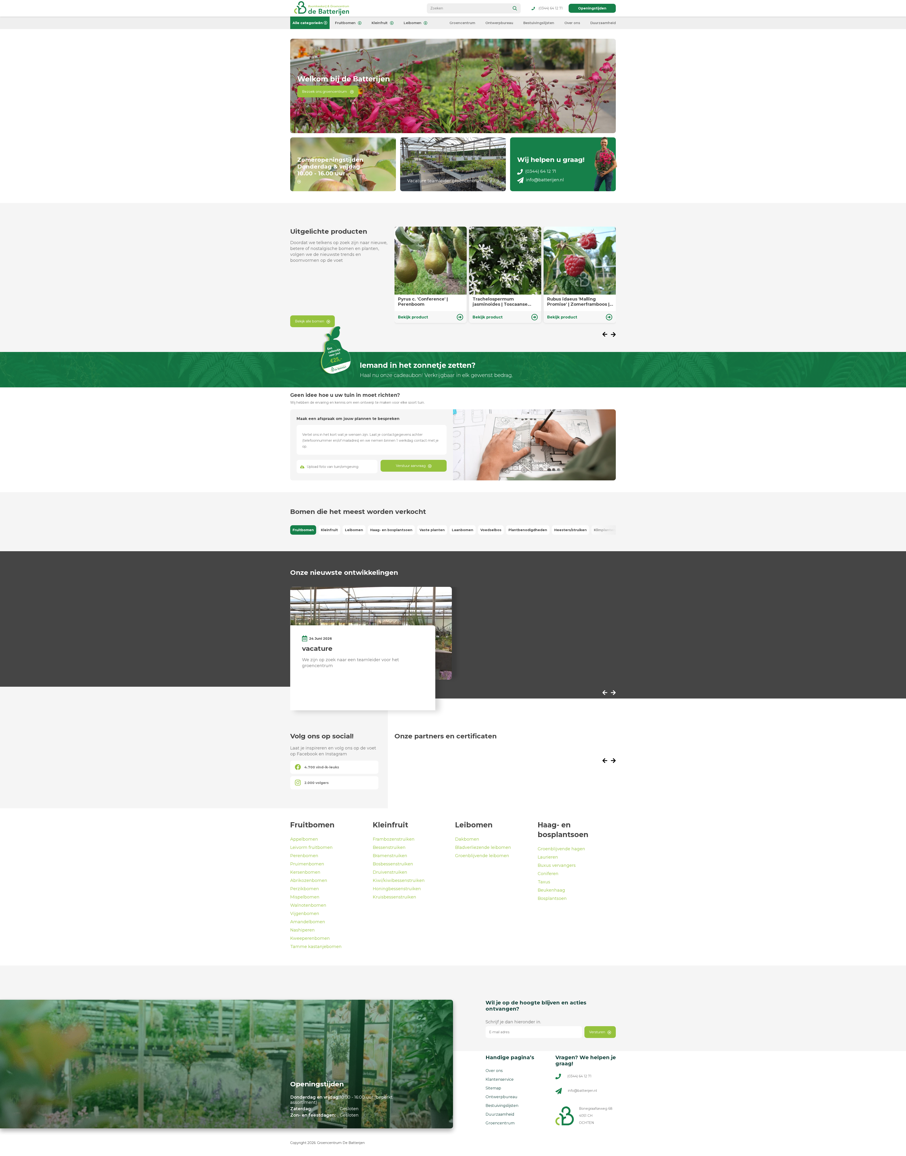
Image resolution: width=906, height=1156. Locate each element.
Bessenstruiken (389, 847)
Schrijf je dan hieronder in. (513, 1022)
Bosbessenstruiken (393, 864)
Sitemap (493, 1088)
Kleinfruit (380, 23)
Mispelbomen (304, 897)
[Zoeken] (515, 8)
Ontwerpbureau (499, 23)
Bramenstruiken (390, 855)
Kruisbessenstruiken (394, 897)
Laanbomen (462, 530)
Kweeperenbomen (310, 938)
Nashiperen (302, 930)
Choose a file (337, 467)
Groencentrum (462, 23)
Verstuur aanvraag (411, 466)
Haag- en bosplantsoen (391, 530)
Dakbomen (467, 839)
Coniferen (548, 873)
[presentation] (606, 335)
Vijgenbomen (304, 913)
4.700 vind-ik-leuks (321, 767)
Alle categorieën (308, 23)
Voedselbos (490, 530)
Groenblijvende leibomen (482, 855)
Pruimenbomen (307, 864)
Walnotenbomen (308, 905)
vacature (317, 648)
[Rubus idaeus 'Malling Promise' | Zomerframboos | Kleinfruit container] (580, 275)
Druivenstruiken (390, 872)
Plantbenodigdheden (527, 530)
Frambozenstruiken (394, 839)
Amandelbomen (307, 921)
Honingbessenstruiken (397, 888)
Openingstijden (592, 8)
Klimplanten (605, 530)
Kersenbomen (305, 872)
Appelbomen (304, 839)
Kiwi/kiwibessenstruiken (399, 880)
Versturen (597, 1032)
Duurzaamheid (603, 23)
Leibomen (412, 23)
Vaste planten (432, 530)
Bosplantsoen (552, 898)
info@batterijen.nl (545, 179)
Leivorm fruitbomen (311, 847)
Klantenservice (500, 1079)
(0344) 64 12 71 (550, 8)
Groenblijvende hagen (561, 848)
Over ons (572, 23)
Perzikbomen (304, 888)
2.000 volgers (316, 783)
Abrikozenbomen (308, 880)
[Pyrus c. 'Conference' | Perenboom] (430, 275)
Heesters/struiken (570, 530)
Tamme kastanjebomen (316, 946)
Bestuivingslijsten (538, 23)
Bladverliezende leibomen (483, 847)
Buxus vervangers (557, 865)
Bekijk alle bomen (309, 321)
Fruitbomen (345, 23)
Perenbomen (304, 855)
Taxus (544, 882)
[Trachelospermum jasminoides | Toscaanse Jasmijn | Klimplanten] (505, 275)
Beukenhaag (551, 890)
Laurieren (548, 857)
